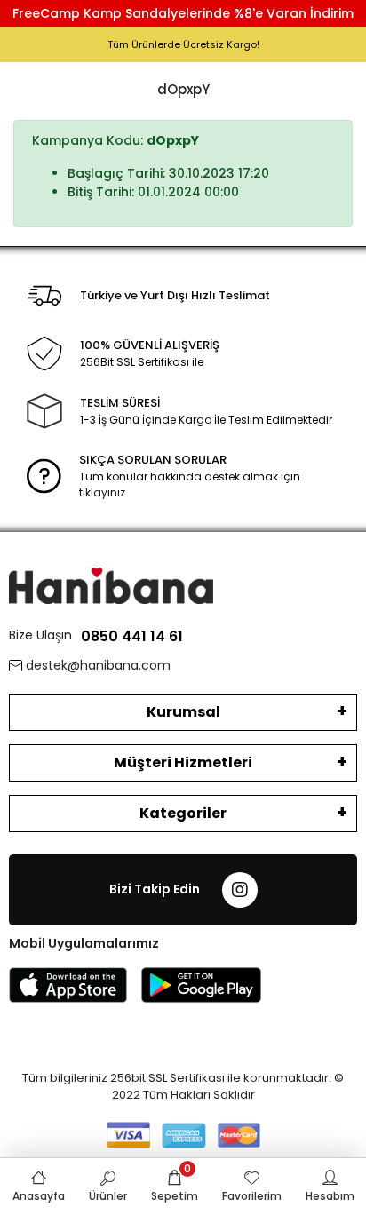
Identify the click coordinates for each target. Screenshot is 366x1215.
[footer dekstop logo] (111, 584)
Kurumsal (183, 712)
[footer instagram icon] (240, 890)
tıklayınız (102, 492)
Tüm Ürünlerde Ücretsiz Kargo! (183, 44)
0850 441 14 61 (132, 636)
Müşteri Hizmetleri (183, 762)
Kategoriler (183, 813)
